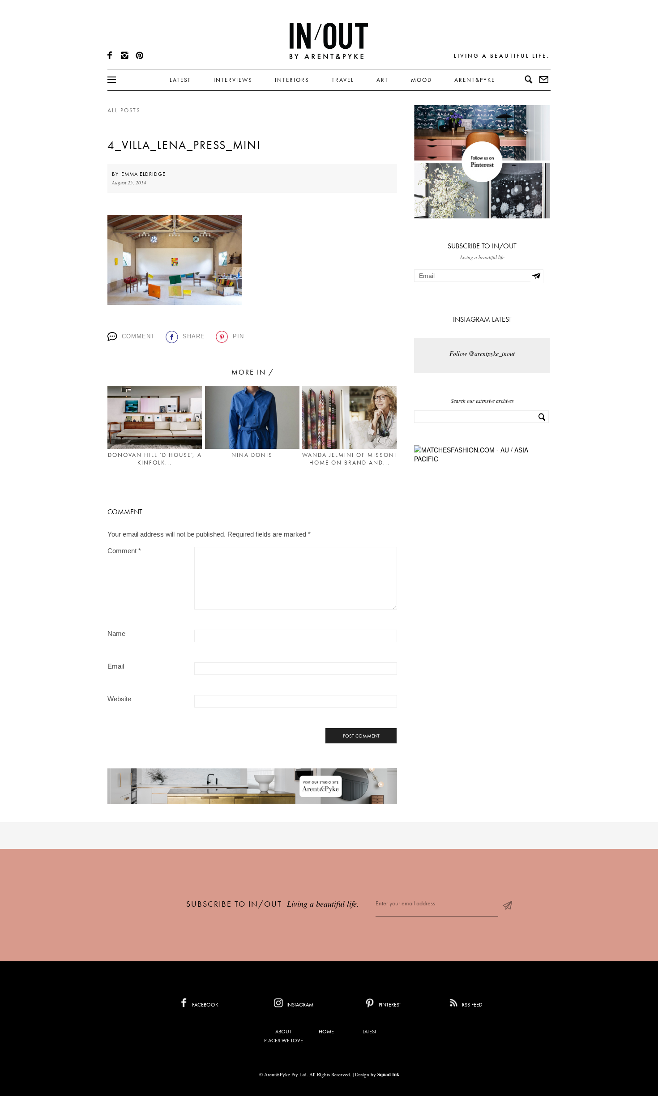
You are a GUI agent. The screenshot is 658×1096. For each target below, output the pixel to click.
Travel (343, 80)
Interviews (233, 80)
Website (119, 699)
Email (115, 666)
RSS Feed (472, 1004)
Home (326, 1031)
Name (116, 633)
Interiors (292, 80)
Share (194, 336)
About (283, 1031)
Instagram (299, 1004)
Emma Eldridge (143, 174)
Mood (421, 80)
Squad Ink (388, 1074)
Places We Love (283, 1040)
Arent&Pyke (474, 80)
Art (382, 80)
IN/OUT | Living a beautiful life (329, 40)
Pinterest (389, 1004)
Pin (238, 336)
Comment (138, 336)
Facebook (204, 1004)
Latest (180, 80)
